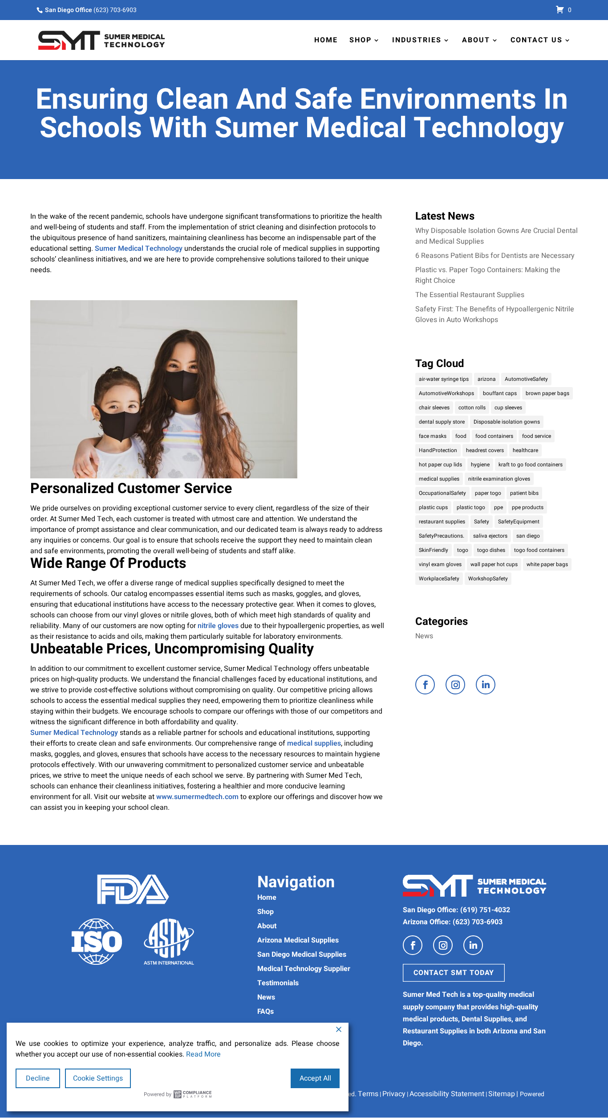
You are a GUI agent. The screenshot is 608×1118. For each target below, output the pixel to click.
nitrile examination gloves (499, 479)
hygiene (480, 465)
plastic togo (471, 507)
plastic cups (433, 507)
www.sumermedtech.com (198, 797)
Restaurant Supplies (435, 1031)
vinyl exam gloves (440, 564)
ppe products (527, 507)
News (424, 636)
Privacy (393, 1094)
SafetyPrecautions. (441, 536)
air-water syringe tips (444, 379)
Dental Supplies (486, 1019)
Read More (203, 1054)
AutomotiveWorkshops (446, 393)
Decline (38, 1078)
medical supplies (314, 743)
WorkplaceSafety (439, 579)
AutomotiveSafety (526, 379)
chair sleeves (434, 408)
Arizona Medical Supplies (298, 940)
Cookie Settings (98, 1078)
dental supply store (442, 422)
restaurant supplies (442, 522)
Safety (481, 522)
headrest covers (485, 450)
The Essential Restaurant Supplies (469, 295)
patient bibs (524, 493)
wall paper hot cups (494, 564)
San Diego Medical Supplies (301, 954)
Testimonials (278, 983)
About (476, 40)
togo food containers (539, 550)
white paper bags (547, 564)
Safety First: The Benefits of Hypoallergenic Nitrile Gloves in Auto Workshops (494, 314)
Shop (360, 40)
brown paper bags (547, 393)
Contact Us (537, 40)
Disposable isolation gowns (507, 422)
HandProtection (438, 450)
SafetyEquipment (518, 522)
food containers (494, 436)
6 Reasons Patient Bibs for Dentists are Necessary (495, 255)
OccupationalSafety (442, 493)
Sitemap (501, 1094)
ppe (498, 507)
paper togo (488, 493)
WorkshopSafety (488, 579)
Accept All (315, 1078)
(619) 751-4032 (485, 910)
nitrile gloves (218, 625)
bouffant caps (500, 393)
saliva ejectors (490, 536)
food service (536, 436)
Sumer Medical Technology (138, 248)
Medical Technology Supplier (303, 968)
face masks (432, 436)
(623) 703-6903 (115, 10)
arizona (487, 379)
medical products (430, 1019)
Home (326, 40)
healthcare (525, 450)
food (460, 436)
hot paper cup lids (440, 465)
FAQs (265, 1011)
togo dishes (491, 550)
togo (462, 550)
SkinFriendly (433, 550)
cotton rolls (472, 408)
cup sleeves (508, 408)
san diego (528, 536)
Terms (368, 1094)
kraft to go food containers (531, 465)
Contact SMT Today (453, 972)
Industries (417, 40)
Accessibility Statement (446, 1094)
